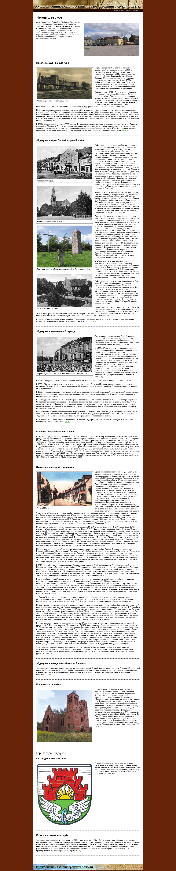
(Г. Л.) (78, 850)
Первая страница (103, 3)
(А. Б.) (125, 130)
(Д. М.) (100, 726)
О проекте (133, 3)
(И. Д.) (52, 653)
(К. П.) (93, 321)
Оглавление (120, 3)
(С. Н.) (48, 674)
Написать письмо (132, 10)
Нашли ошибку (119, 10)
